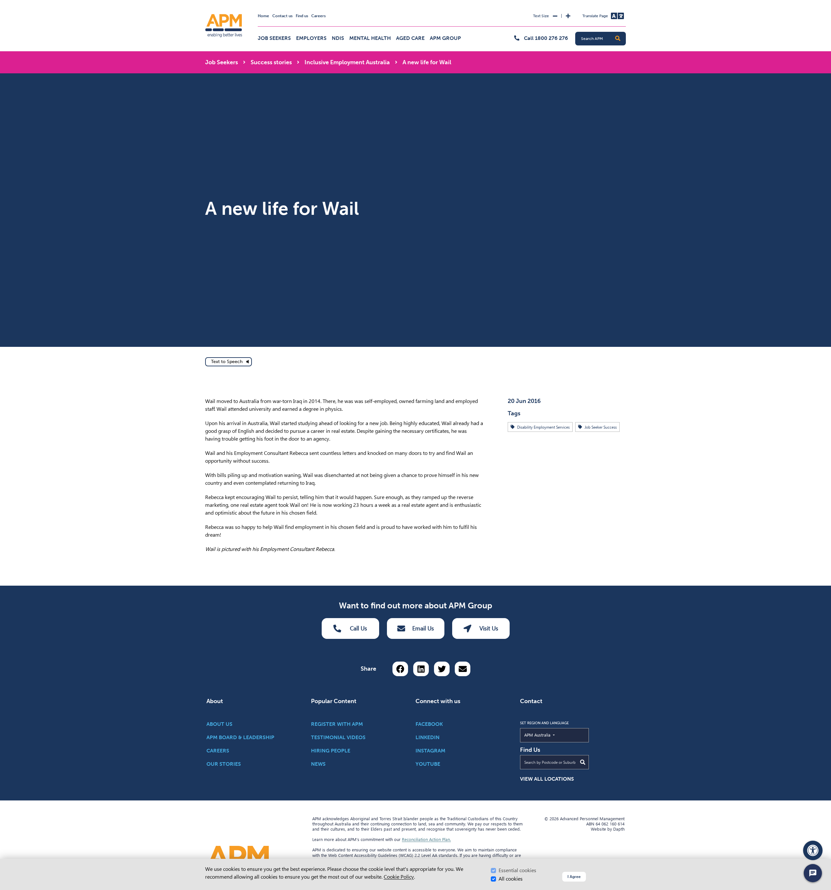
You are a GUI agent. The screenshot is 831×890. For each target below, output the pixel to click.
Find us (302, 16)
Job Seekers (274, 38)
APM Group (445, 38)
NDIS (338, 38)
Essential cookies (517, 870)
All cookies (511, 879)
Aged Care (410, 38)
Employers (311, 38)
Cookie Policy (399, 877)
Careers (318, 16)
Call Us (358, 628)
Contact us (282, 16)
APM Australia (552, 735)
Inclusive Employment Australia (347, 62)
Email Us (423, 628)
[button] (617, 38)
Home (263, 16)
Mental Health (370, 38)
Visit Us (488, 628)
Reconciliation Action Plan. (426, 839)
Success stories (271, 62)
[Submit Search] (582, 762)
